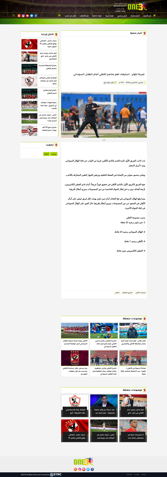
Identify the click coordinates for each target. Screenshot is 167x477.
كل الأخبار (147, 16)
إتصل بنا (136, 474)
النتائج (46, 154)
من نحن (143, 474)
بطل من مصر (70, 16)
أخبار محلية (135, 16)
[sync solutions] (55, 475)
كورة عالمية (97, 16)
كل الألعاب (84, 16)
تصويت (53, 154)
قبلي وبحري (122, 16)
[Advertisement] (104, 58)
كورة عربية (109, 16)
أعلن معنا (129, 474)
